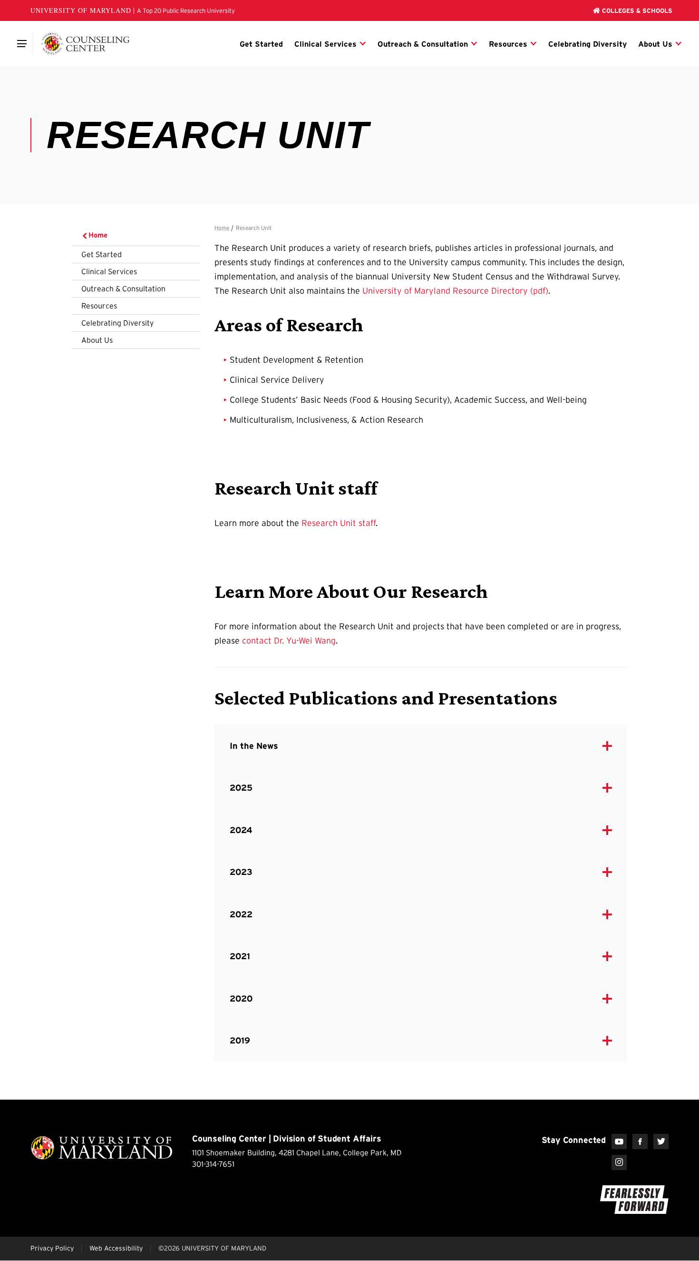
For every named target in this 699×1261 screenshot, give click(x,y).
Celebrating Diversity (117, 322)
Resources (99, 305)
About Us (97, 340)
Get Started (101, 254)
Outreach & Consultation (123, 288)
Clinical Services (109, 271)
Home (97, 235)
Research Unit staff (338, 523)
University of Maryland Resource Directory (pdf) (455, 291)
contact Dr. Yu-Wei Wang (289, 640)
